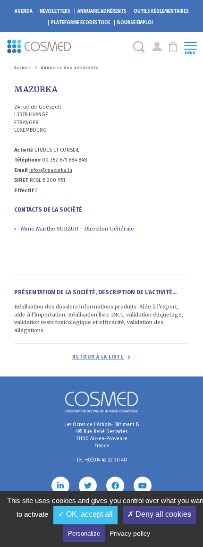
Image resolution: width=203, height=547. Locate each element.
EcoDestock (80, 23)
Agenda (24, 11)
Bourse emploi (135, 23)
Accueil (22, 68)
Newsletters (55, 11)
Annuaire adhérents (102, 11)
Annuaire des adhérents (70, 68)
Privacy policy (130, 533)
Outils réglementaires (161, 11)
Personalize (84, 533)
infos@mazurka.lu (50, 170)
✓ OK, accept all (85, 514)
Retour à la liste (98, 357)
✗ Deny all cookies (159, 514)
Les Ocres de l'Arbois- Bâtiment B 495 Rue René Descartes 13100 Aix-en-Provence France (101, 435)
